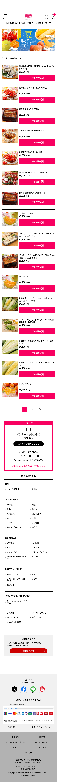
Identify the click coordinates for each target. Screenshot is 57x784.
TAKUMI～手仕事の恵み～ (17, 557)
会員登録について (39, 613)
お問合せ (15, 748)
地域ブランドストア (43, 23)
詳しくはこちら (44, 727)
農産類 (34, 509)
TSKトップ (28, 753)
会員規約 (41, 737)
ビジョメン (36, 557)
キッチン (35, 574)
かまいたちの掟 (13, 552)
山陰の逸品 (36, 514)
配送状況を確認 (28, 651)
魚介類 (10, 505)
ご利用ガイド (12, 613)
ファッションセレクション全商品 (17, 602)
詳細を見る (36, 78)
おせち (9, 518)
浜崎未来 (10, 585)
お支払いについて (14, 617)
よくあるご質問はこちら (28, 444)
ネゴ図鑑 (35, 543)
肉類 (34, 505)
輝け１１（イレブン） (14, 527)
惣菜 (9, 509)
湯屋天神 (35, 548)
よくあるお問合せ (14, 622)
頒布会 (34, 527)
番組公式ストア (27, 23)
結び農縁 (10, 543)
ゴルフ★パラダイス (39, 552)
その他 (9, 523)
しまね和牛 (36, 523)
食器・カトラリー (13, 574)
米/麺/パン (11, 514)
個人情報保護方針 (41, 742)
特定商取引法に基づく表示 (15, 742)
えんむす (10, 548)
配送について (37, 617)
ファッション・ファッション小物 (16, 580)
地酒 (34, 518)
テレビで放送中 (13, 489)
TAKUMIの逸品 (12, 23)
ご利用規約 (15, 737)
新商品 (34, 489)
